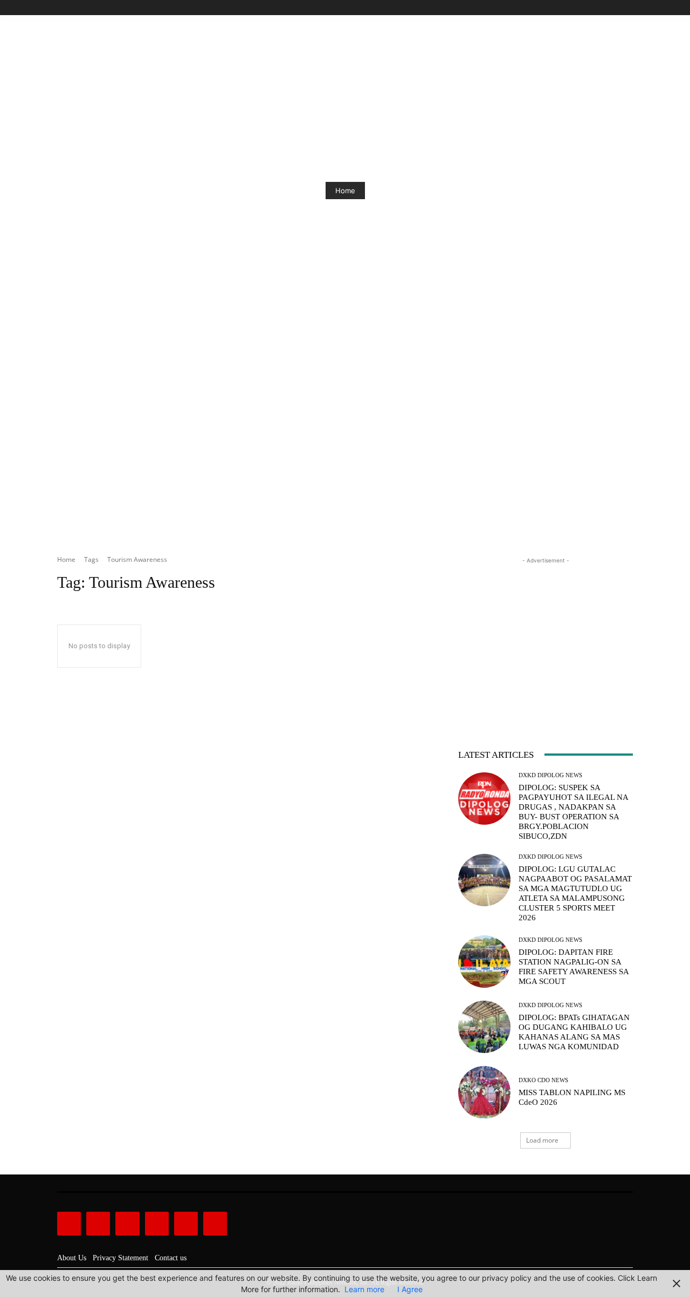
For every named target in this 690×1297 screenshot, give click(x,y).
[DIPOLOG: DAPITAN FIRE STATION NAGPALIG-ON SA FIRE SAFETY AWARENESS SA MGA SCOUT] (484, 961)
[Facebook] (577, 8)
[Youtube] (626, 8)
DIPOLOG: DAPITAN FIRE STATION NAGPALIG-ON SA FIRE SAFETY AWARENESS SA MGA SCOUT (574, 967)
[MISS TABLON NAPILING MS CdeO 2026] (484, 1092)
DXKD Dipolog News (550, 775)
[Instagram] (590, 8)
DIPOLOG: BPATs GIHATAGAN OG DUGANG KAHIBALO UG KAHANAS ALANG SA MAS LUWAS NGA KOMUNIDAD (574, 1032)
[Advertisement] (345, 460)
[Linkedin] (127, 1223)
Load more (542, 1140)
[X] (614, 8)
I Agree (410, 1289)
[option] (345, 190)
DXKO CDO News (543, 1080)
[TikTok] (602, 8)
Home (345, 190)
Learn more (364, 1289)
